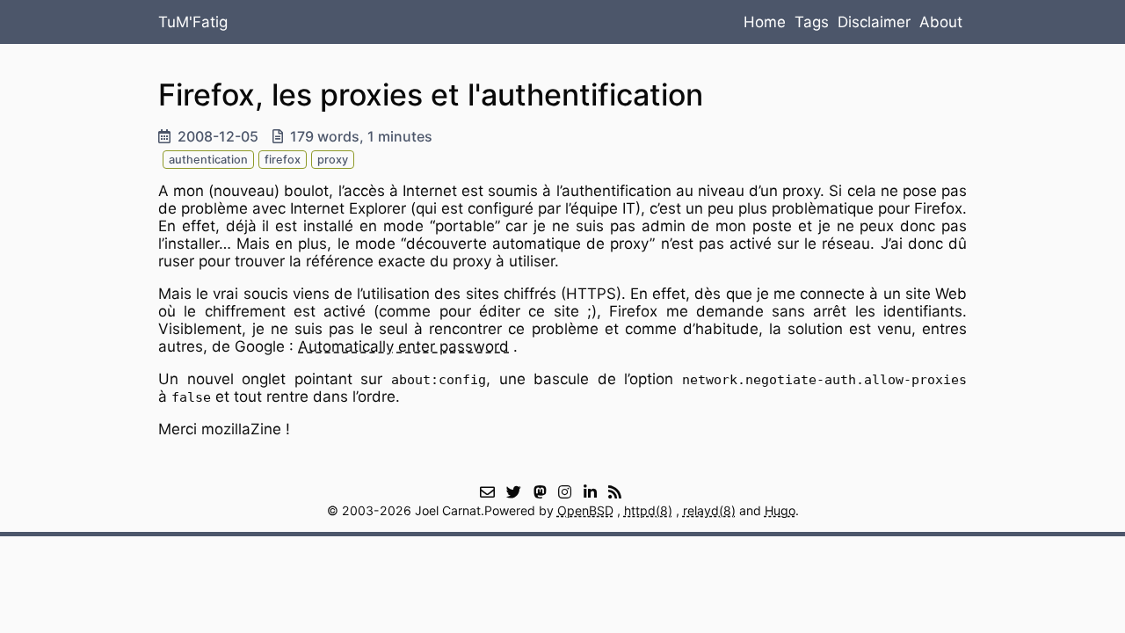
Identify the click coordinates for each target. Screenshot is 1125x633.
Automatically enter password (403, 346)
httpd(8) (648, 510)
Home (765, 22)
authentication (208, 159)
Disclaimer (874, 22)
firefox (283, 159)
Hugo (780, 510)
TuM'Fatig (193, 22)
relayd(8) (709, 510)
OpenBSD (585, 510)
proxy (332, 159)
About (940, 22)
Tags (812, 22)
